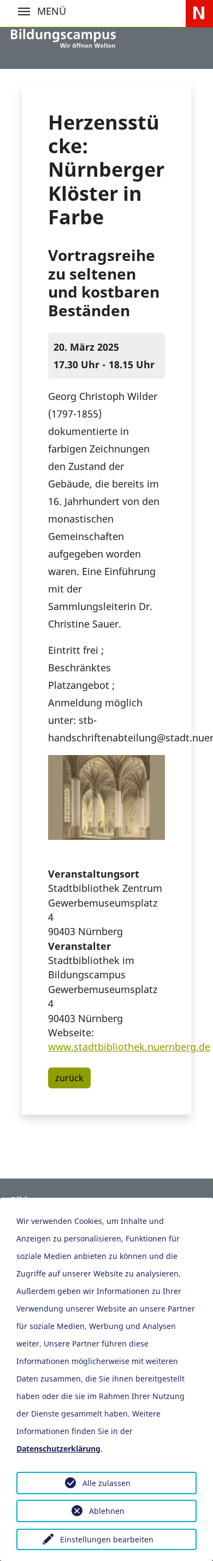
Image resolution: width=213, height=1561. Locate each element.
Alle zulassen (106, 1483)
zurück (69, 1078)
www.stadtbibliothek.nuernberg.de (129, 1046)
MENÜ (24, 11)
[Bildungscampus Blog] (63, 38)
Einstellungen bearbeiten (106, 1539)
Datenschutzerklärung (58, 1448)
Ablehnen (107, 1511)
